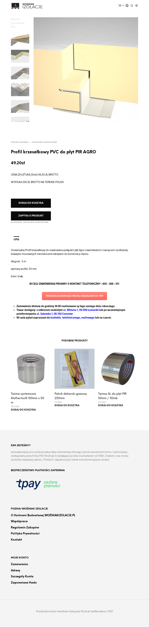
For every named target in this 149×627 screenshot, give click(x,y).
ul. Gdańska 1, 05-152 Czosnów (55, 313)
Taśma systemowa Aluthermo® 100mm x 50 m (27, 398)
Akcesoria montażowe (44, 142)
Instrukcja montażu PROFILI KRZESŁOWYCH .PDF (74, 296)
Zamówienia (19, 564)
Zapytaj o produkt (30, 216)
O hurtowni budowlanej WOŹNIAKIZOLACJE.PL (43, 515)
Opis (16, 239)
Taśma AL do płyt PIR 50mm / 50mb (112, 396)
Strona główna (19, 142)
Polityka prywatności (25, 533)
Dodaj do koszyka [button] (23, 410)
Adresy (15, 570)
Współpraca (19, 521)
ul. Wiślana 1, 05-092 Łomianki (81, 309)
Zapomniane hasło (24, 582)
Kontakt (16, 539)
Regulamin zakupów (25, 527)
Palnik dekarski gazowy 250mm (71, 396)
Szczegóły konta (22, 576)
